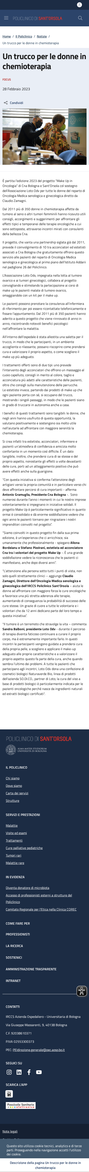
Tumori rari (13, 855)
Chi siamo (12, 778)
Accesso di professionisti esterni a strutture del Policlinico (39, 898)
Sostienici (14, 957)
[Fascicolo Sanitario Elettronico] (21, 1104)
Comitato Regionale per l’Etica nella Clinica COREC (41, 909)
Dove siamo (14, 785)
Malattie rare (15, 862)
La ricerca (14, 945)
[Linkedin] (19, 1071)
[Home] (45, 18)
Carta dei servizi (17, 793)
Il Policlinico (24, 36)
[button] (80, 18)
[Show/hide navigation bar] (6, 18)
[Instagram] (9, 1071)
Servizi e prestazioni (23, 814)
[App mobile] (9, 1093)
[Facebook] (29, 1071)
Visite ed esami (16, 832)
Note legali (10, 1131)
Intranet (13, 980)
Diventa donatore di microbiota (27, 887)
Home (6, 36)
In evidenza (15, 876)
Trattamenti (14, 840)
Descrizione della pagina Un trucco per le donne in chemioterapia (45, 1165)
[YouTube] (39, 1071)
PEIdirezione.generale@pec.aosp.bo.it (39, 1049)
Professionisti (18, 934)
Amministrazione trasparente (31, 969)
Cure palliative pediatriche (24, 847)
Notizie (42, 36)
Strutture (12, 800)
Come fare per (18, 923)
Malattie (12, 825)
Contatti (13, 1006)
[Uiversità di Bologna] (44, 750)
